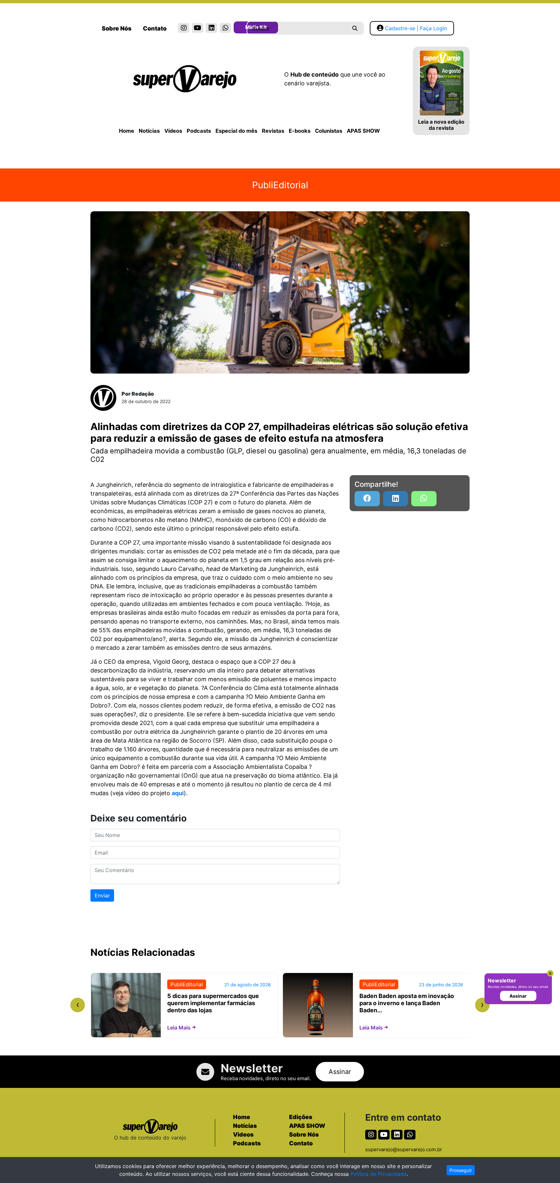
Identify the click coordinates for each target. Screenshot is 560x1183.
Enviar (102, 895)
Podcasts (199, 131)
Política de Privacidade (378, 1174)
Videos (243, 1134)
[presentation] (77, 1005)
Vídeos (173, 131)
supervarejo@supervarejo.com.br (403, 1149)
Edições (300, 1117)
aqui (178, 793)
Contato (155, 28)
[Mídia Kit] (239, 28)
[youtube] (197, 28)
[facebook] (367, 498)
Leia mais (179, 1027)
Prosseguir (460, 1170)
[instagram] (183, 28)
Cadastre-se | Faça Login (416, 28)
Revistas (273, 131)
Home (126, 131)
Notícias (149, 131)
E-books (299, 131)
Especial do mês (236, 131)
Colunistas (328, 131)
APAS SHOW (363, 131)
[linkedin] (211, 28)
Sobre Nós (117, 28)
